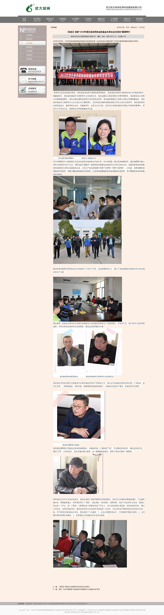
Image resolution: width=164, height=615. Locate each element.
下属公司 (126, 19)
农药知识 (29, 55)
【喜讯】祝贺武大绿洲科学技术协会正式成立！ (75, 587)
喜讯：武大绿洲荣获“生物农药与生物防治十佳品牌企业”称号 (79, 589)
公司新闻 (29, 35)
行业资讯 (29, 51)
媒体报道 (29, 47)
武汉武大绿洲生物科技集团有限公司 (43, 610)
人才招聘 (114, 19)
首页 (24, 19)
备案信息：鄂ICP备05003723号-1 (37, 604)
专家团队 (62, 19)
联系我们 (139, 19)
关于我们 (37, 19)
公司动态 (29, 43)
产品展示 (88, 19)
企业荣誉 (75, 19)
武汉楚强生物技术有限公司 (58, 604)
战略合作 (101, 19)
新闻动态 (50, 19)
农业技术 (29, 59)
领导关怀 (29, 39)
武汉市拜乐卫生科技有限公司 (77, 604)
